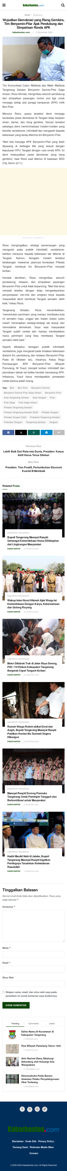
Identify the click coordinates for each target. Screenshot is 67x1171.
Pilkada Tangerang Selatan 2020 (21, 412)
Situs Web (8, 977)
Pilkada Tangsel (50, 412)
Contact (33, 1153)
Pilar (52, 397)
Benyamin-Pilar (53, 392)
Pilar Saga (9, 402)
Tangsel (53, 422)
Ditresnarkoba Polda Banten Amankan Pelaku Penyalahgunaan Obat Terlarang (40, 1079)
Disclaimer (18, 1141)
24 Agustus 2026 (31, 549)
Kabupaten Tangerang (18, 533)
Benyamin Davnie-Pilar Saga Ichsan (22, 392)
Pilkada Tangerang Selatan (18, 407)
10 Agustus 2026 (31, 871)
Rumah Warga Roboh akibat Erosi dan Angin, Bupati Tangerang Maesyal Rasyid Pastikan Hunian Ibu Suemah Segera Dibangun (31, 732)
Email (6, 962)
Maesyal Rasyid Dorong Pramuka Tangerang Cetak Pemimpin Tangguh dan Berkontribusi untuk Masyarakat (32, 796)
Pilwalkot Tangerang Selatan (45, 417)
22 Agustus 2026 (31, 675)
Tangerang (37, 14)
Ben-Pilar (23, 387)
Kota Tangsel (39, 397)
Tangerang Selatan (36, 422)
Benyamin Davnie (40, 387)
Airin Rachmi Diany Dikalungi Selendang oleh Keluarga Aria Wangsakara (37, 1061)
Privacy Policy (46, 1141)
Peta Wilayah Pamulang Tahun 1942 (41, 1045)
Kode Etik (31, 1141)
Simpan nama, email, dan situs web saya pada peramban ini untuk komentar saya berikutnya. (31, 993)
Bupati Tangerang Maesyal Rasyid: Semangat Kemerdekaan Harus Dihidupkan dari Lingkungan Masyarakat (33, 540)
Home (27, 14)
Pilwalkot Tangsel (13, 422)
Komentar (8, 906)
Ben (12, 387)
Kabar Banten (13, 549)
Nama (6, 947)
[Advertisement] (33, 201)
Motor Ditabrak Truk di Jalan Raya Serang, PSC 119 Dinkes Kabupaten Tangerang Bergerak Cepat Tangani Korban (32, 666)
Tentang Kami (20, 1147)
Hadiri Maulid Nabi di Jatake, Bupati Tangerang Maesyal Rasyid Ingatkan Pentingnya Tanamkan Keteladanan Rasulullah (28, 861)
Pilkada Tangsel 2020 (15, 417)
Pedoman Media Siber (42, 1147)
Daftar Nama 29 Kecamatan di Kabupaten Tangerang (37, 1033)
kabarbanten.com (21, 32)
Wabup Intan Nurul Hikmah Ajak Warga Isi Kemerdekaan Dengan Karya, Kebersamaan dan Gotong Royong (33, 603)
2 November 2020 (44, 32)
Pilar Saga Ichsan (28, 402)
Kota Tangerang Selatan (16, 397)
